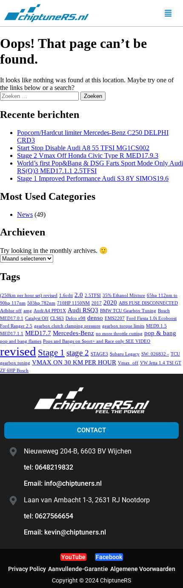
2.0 (78, 294)
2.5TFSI (93, 295)
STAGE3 (99, 354)
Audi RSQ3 (83, 310)
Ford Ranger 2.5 (16, 326)
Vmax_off (128, 363)
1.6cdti (66, 295)
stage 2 (77, 352)
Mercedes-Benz (73, 332)
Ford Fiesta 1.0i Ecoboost (151, 318)
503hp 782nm (41, 303)
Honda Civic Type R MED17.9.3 (87, 155)
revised (18, 351)
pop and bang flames (20, 341)
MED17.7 (38, 332)
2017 (97, 303)
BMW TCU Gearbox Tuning (128, 310)
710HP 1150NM (73, 303)
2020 (110, 302)
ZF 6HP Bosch (14, 370)
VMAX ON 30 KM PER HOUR (74, 362)
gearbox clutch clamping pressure (67, 326)
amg (27, 310)
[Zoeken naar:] (40, 95)
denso (95, 317)
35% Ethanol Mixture (124, 295)
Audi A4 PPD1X (50, 310)
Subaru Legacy (125, 354)
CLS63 (57, 318)
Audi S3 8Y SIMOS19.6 (93, 178)
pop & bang (160, 332)
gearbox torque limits (123, 326)
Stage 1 (51, 352)
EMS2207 (115, 318)
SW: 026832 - (155, 354)
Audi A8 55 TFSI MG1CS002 (83, 147)
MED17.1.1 (11, 333)
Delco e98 (76, 318)
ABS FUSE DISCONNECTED (148, 303)
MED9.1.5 (156, 326)
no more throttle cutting (119, 333)
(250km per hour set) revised (28, 295)
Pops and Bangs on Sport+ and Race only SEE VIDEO (96, 341)
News (25, 214)
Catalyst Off (37, 318)
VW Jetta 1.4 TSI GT (160, 363)
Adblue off (11, 310)
